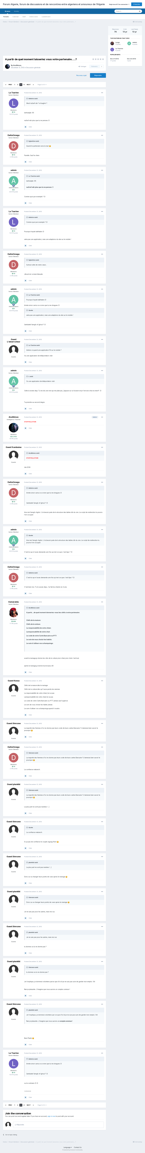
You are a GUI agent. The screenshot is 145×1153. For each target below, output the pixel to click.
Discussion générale (33, 67)
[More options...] (102, 93)
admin (14, 170)
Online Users (33, 16)
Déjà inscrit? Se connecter (118, 4)
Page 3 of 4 (42, 84)
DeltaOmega (14, 135)
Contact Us (78, 1147)
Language (67, 1147)
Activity (16, 11)
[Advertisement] (41, 41)
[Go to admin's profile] (13, 181)
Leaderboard (46, 16)
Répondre (98, 75)
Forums (6, 16)
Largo (117, 42)
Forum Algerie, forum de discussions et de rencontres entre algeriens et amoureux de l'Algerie (54, 4)
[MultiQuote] (25, 127)
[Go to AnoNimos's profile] (7, 66)
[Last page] (33, 84)
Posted (33, 93)
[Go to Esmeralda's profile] (13, 612)
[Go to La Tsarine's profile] (13, 103)
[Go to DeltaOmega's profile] (13, 146)
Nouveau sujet (81, 75)
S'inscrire (136, 4)
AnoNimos (17, 65)
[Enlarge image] (50, 146)
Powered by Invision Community (72, 1150)
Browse (7, 11)
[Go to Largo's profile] (112, 43)
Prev (10, 84)
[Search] (139, 11)
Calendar (16, 16)
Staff (24, 16)
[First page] (5, 84)
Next (29, 84)
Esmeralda (13, 602)
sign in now (51, 1116)
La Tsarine (14, 93)
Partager (83, 66)
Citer (30, 127)
